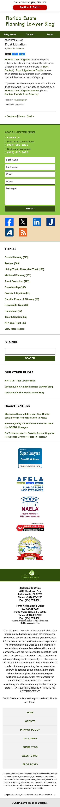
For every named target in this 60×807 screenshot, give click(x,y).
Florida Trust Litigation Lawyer (22, 90)
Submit (30, 208)
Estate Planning (16, 257)
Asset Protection (17, 281)
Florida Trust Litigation (17, 59)
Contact (30, 34)
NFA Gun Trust (15, 323)
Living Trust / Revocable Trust (24, 269)
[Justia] (50, 222)
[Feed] (23, 232)
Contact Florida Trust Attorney (22, 94)
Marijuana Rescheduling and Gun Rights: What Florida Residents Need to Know (27, 416)
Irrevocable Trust (16, 305)
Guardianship (15, 287)
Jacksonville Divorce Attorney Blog (24, 392)
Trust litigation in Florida (29, 70)
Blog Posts (30, 764)
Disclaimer (30, 738)
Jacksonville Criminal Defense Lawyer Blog (29, 386)
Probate (12, 263)
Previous (10, 116)
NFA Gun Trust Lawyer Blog (20, 380)
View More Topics (14, 329)
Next (30, 116)
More (50, 34)
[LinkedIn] (37, 222)
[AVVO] (9, 232)
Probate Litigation (17, 293)
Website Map (30, 756)
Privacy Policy (30, 730)
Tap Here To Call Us (30, 7)
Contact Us (30, 747)
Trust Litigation (20, 100)
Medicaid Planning (18, 275)
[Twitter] (23, 222)
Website (30, 721)
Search (30, 358)
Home (21, 116)
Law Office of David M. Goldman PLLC (38, 795)
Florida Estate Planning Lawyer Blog (30, 21)
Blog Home (10, 34)
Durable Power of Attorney (22, 299)
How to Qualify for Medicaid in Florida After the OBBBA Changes (29, 425)
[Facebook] (9, 222)
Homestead (13, 311)
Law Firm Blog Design (29, 803)
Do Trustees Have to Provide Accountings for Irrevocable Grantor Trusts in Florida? (30, 435)
